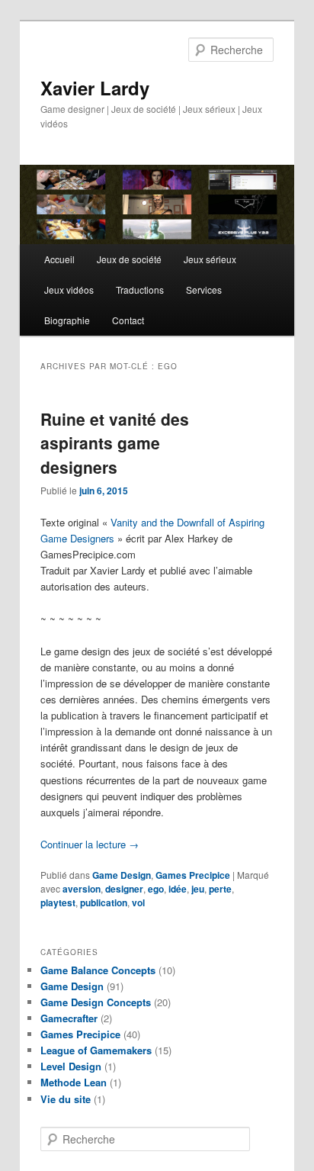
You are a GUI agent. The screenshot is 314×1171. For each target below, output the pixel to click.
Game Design (121, 875)
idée (177, 889)
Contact (128, 320)
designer (124, 889)
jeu (197, 889)
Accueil (59, 259)
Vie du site (65, 1099)
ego (156, 889)
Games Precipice (192, 875)
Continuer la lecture (89, 844)
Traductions (140, 289)
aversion (81, 889)
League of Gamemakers (96, 1050)
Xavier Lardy (94, 88)
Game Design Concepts (95, 1002)
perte (220, 889)
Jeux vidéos (69, 289)
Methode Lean (73, 1082)
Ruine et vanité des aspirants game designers (114, 442)
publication (103, 902)
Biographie (67, 320)
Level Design (70, 1066)
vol (138, 902)
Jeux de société (129, 259)
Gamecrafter (69, 1018)
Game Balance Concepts (97, 970)
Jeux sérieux (210, 259)
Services (204, 289)
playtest (57, 902)
